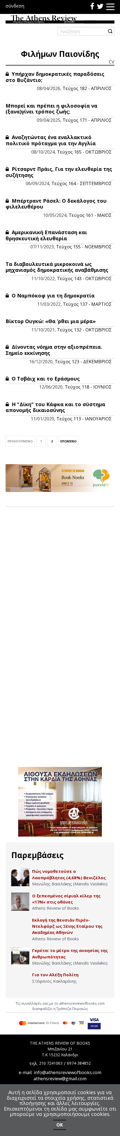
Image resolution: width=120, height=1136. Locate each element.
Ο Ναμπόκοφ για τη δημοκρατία (52, 295)
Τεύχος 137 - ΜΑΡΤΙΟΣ (87, 304)
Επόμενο (68, 441)
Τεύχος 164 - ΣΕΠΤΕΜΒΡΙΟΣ (81, 183)
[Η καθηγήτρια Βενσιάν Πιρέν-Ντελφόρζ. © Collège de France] (20, 926)
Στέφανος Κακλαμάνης (54, 981)
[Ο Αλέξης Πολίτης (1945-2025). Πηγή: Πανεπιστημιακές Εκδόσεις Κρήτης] (20, 981)
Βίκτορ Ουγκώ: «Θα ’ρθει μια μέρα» (51, 321)
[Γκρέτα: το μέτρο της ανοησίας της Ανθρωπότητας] (20, 956)
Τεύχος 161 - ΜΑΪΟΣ (90, 215)
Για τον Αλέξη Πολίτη (55, 974)
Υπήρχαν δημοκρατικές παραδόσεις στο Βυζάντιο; (55, 77)
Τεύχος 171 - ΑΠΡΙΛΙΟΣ (87, 120)
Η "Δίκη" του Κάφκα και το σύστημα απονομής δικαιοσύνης (55, 407)
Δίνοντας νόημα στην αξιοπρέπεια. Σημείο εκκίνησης (54, 349)
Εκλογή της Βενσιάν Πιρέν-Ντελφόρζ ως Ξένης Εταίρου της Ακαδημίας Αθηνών (67, 926)
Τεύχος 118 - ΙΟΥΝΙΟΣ (88, 387)
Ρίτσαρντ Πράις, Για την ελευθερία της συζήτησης (59, 172)
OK (59, 1125)
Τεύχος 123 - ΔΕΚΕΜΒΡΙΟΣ (83, 362)
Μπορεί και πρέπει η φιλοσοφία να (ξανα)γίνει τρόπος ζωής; (51, 108)
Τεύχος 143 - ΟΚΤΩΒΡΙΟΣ (84, 278)
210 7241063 (51, 1063)
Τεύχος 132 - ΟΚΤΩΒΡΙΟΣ (84, 330)
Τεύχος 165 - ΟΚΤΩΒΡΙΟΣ (84, 152)
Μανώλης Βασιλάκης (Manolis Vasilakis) (69, 883)
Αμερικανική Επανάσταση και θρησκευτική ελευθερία (46, 235)
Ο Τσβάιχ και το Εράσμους (45, 378)
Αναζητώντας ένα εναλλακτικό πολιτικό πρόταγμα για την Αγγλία (51, 140)
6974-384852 (79, 1063)
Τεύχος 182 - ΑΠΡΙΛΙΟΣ (87, 88)
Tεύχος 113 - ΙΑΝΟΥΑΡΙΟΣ (84, 419)
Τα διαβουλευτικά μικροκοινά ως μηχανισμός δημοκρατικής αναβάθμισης (57, 267)
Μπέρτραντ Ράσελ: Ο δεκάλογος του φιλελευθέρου (56, 203)
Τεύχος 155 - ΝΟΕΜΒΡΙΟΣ (84, 247)
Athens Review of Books (55, 908)
